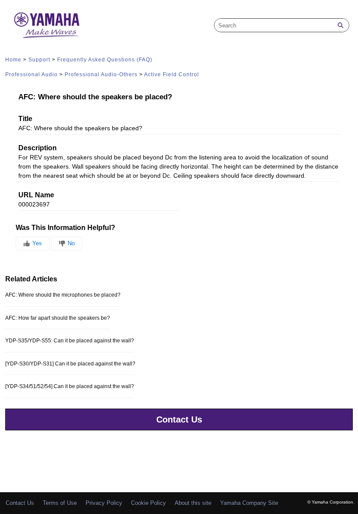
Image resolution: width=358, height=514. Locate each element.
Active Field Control (171, 74)
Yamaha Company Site (249, 503)
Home (13, 60)
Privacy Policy (104, 503)
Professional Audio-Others (101, 74)
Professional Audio (31, 74)
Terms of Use (60, 503)
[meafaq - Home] (46, 25)
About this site (193, 503)
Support (39, 60)
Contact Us (179, 419)
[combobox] (273, 25)
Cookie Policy (148, 503)
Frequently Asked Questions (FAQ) (104, 60)
